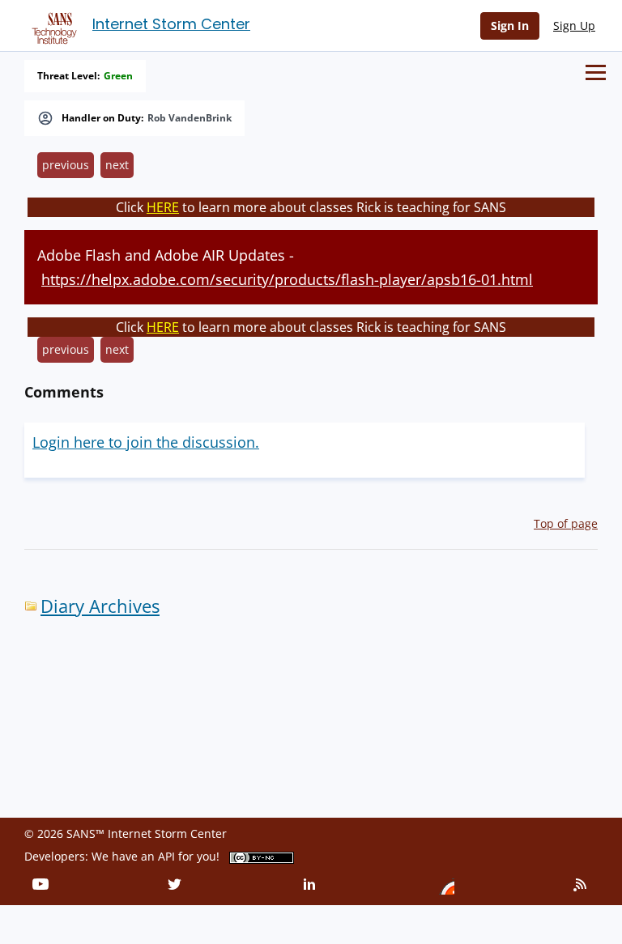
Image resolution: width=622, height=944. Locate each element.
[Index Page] (51, 25)
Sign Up (574, 25)
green (118, 76)
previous (65, 164)
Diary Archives (100, 606)
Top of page (566, 523)
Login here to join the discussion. (145, 442)
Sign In (510, 25)
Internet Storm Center (171, 24)
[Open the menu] (595, 72)
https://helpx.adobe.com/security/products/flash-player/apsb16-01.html (287, 279)
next (117, 164)
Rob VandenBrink (189, 118)
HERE (163, 207)
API (166, 856)
